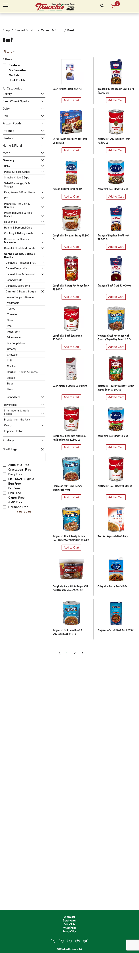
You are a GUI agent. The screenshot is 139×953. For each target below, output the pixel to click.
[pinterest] (77, 941)
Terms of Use (69, 931)
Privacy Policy (69, 928)
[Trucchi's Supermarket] (57, 7)
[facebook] (53, 941)
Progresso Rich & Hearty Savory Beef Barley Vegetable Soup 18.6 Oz (71, 538)
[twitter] (69, 941)
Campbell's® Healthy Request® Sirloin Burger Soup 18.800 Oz (116, 388)
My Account (69, 917)
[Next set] (82, 653)
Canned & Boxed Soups (56, 30)
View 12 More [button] (24, 512)
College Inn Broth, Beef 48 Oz (112, 586)
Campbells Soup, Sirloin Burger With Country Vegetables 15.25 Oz (71, 588)
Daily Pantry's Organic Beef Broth (70, 386)
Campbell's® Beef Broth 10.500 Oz (115, 486)
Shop (6, 30)
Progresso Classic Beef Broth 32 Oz (116, 630)
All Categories (12, 88)
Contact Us (69, 924)
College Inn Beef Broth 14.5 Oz (113, 189)
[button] (41, 94)
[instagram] (61, 941)
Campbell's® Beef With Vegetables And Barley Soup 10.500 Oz (70, 438)
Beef (70, 30)
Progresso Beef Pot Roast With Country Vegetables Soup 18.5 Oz (114, 337)
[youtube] (85, 941)
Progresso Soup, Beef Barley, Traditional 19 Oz (67, 488)
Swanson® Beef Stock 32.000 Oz (114, 285)
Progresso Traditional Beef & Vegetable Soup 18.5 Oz (67, 632)
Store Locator (69, 920)
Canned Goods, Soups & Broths (35, 30)
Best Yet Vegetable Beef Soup (113, 536)
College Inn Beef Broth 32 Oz (67, 189)
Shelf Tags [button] (10, 449)
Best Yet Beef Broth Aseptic (67, 89)
